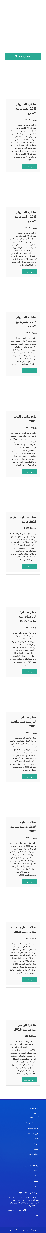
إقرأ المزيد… (28, 167)
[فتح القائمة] (39, 47)
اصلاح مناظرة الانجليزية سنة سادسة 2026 (23, 826)
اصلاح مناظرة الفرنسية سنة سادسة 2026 (24, 721)
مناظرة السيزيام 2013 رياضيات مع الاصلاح (26, 216)
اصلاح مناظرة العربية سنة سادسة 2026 (24, 929)
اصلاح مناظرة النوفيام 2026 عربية (23, 519)
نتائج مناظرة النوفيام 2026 (24, 418)
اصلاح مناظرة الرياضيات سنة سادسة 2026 (28, 616)
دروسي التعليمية (28, 1192)
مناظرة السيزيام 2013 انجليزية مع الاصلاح (26, 108)
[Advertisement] (23, 23)
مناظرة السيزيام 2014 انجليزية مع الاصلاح (26, 321)
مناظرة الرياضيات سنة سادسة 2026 (25, 1027)
